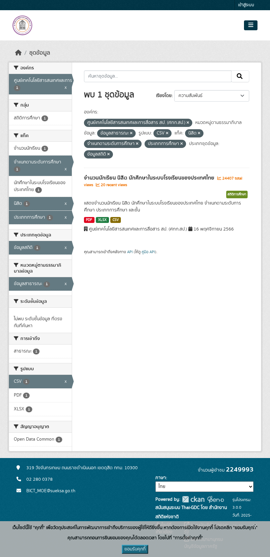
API (130, 252)
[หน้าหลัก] (18, 53)
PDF (89, 220)
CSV (116, 220)
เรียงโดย (164, 95)
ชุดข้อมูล (39, 53)
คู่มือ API (148, 252)
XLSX (102, 220)
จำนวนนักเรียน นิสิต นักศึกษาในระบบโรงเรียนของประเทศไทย (150, 178)
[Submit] (240, 76)
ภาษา (160, 477)
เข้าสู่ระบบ (246, 5)
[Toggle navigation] (250, 25)
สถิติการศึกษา (237, 194)
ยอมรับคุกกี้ (135, 549)
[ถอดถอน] (188, 123)
